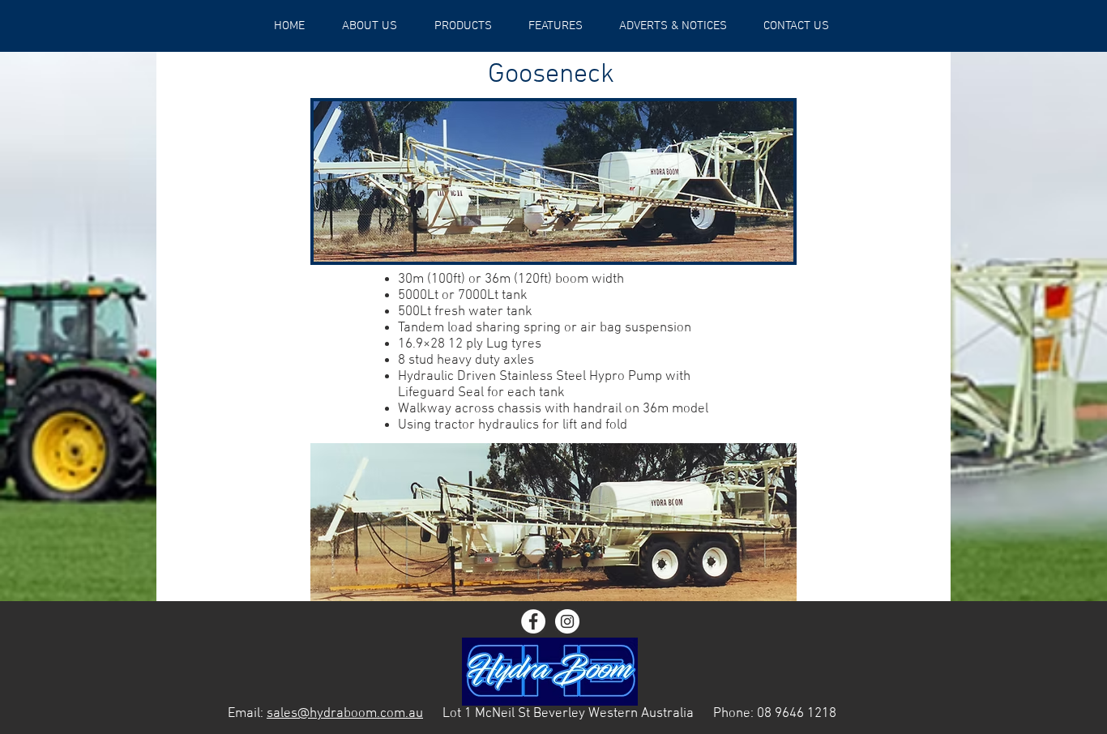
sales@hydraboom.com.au (345, 714)
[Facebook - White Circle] (533, 621)
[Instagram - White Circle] (567, 621)
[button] (555, 26)
